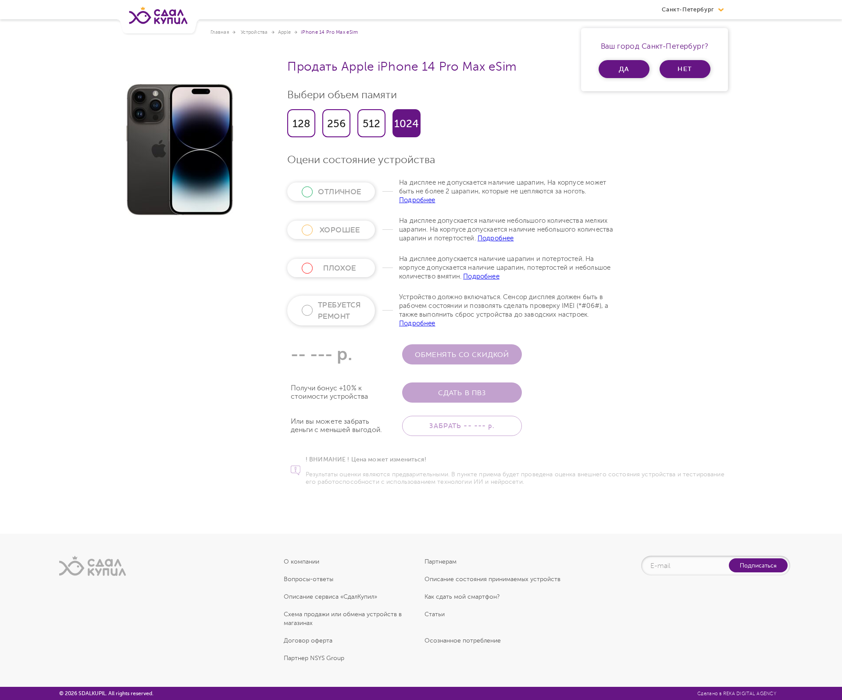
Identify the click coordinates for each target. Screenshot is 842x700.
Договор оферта (308, 640)
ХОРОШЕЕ (340, 230)
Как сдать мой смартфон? (462, 596)
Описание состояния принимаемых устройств (492, 579)
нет (685, 68)
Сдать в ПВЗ (462, 392)
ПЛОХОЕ (339, 268)
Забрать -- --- (461, 425)
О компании (301, 561)
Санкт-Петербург (688, 9)
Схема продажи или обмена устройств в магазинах (343, 618)
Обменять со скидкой (462, 354)
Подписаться (758, 565)
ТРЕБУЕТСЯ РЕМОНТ (339, 310)
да (624, 68)
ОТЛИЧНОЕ (339, 191)
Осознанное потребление (463, 640)
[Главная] (158, 19)
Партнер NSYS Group (314, 658)
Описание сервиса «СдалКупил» (330, 596)
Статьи (435, 614)
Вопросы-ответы (308, 579)
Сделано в (736, 693)
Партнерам (441, 561)
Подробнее (417, 200)
